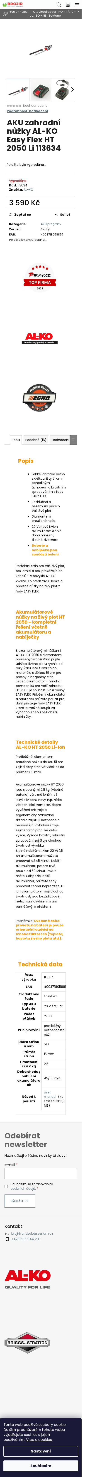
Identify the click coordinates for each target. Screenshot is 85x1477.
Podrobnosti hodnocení (27, 111)
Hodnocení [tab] (60, 440)
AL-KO (28, 189)
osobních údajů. (23, 1188)
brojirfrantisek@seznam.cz (32, 1234)
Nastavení (41, 1451)
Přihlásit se (20, 1201)
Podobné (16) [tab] (35, 440)
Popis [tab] (16, 440)
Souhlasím (40, 1465)
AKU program (51, 224)
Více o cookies (39, 1439)
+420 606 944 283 (26, 1239)
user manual (50, 1094)
